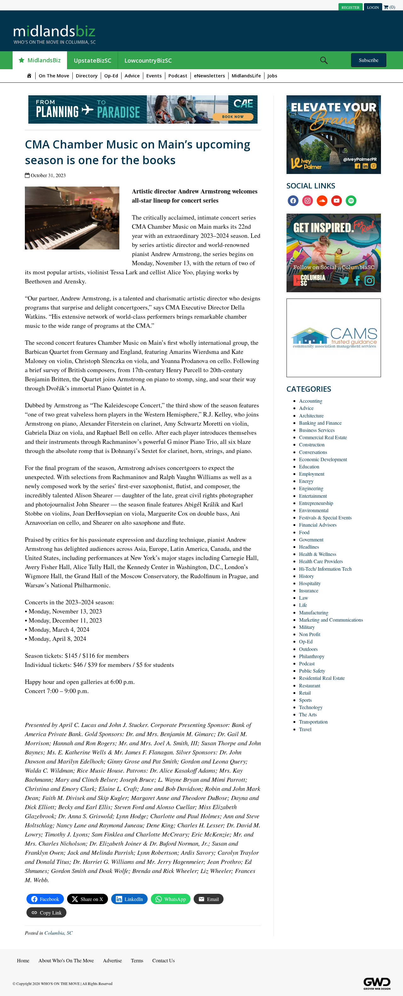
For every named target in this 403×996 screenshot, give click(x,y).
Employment (311, 473)
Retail (305, 692)
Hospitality (310, 583)
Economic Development (323, 459)
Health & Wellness (317, 554)
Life (303, 605)
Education (309, 466)
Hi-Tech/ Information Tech (325, 568)
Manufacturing (313, 612)
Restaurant (309, 685)
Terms (137, 960)
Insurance (308, 590)
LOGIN (373, 7)
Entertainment (313, 495)
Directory (87, 75)
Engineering (311, 488)
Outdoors (308, 649)
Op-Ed (111, 75)
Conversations (313, 452)
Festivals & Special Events (325, 517)
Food (304, 532)
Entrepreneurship (316, 503)
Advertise (112, 960)
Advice (132, 75)
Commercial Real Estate (323, 437)
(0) (391, 6)
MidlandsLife (246, 75)
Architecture (311, 415)
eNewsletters (209, 75)
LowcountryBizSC (148, 60)
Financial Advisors (318, 524)
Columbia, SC (58, 932)
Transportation (313, 721)
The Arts (308, 714)
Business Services (317, 430)
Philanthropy (312, 656)
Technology (311, 707)
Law (303, 597)
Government (311, 539)
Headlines (309, 546)
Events (154, 75)
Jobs (272, 75)
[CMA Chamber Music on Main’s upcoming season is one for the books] (74, 219)
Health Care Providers (321, 561)
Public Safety (312, 670)
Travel (305, 729)
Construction (312, 444)
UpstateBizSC (92, 60)
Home (23, 960)
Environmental (313, 510)
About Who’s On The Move (66, 960)
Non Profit (309, 634)
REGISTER (351, 7)
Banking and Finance (320, 422)
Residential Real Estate (322, 677)
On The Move (54, 75)
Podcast (177, 75)
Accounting (310, 400)
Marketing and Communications (331, 619)
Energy (306, 481)
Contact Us (163, 960)
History (306, 576)
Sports (305, 700)
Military (307, 627)
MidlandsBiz (44, 60)
